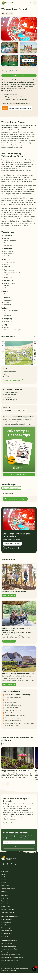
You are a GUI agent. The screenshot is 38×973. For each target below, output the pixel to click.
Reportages (5, 885)
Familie (24, 410)
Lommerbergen (6, 931)
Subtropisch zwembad (9, 949)
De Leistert (5, 936)
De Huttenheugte (7, 933)
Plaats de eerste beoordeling (14, 499)
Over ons (4, 880)
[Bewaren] (11, 13)
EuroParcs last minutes (13, 705)
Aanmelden (19, 847)
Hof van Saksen (6, 922)
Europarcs (4, 904)
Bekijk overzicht (8, 823)
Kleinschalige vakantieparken (11, 955)
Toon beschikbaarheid (19, 76)
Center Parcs (5, 907)
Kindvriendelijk (7, 410)
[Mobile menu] (35, 3)
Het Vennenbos (6, 919)
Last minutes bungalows (9, 960)
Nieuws (3, 883)
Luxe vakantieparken (8, 946)
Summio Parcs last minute (14, 713)
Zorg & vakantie (6, 943)
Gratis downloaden (18, 474)
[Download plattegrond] (19, 353)
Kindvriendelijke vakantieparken (12, 957)
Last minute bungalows (13, 697)
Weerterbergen (6, 928)
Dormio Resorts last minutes (15, 715)
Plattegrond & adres (8, 336)
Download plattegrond (12, 380)
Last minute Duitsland (12, 700)
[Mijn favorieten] (27, 3)
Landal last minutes (11, 707)
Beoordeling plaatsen (10, 488)
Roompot (4, 898)
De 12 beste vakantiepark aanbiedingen (18, 695)
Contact (4, 891)
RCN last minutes (11, 702)
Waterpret (17, 410)
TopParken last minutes (13, 710)
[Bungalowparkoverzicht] (7, 3)
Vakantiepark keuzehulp (13, 720)
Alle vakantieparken (8, 912)
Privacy (3, 874)
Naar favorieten (9, 548)
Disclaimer (5, 877)
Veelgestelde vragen (8, 888)
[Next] (7, 784)
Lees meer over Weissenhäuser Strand (15, 103)
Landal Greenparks (7, 909)
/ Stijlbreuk (12, 970)
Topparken (5, 901)
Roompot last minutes (12, 718)
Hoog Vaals (5, 925)
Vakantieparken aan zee (9, 952)
